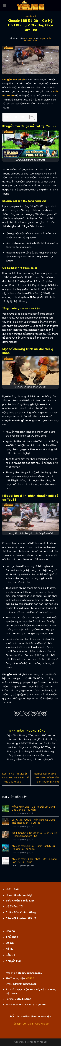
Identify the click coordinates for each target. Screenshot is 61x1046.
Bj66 (30, 1023)
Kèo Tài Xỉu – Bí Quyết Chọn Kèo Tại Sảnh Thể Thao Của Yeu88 (15, 777)
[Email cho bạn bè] (33, 713)
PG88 (37, 1023)
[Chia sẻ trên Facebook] (22, 713)
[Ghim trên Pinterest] (39, 713)
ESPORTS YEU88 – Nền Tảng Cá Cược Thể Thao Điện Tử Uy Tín (33, 821)
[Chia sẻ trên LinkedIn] (44, 713)
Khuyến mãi (30, 16)
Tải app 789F (19, 1023)
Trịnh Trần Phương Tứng (37, 39)
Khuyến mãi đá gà (13, 79)
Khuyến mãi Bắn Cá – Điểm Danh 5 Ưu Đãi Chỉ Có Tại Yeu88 (33, 847)
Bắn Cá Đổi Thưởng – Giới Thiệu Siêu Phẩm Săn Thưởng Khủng (46, 777)
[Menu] (4, 5)
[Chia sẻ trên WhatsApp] (16, 713)
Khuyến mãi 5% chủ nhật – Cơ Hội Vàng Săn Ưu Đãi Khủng (34, 860)
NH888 (45, 1023)
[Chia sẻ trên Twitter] (27, 713)
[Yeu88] (30, 5)
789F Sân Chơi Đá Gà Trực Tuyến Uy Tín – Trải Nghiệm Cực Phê (34, 834)
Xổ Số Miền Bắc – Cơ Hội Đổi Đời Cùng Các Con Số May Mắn (33, 808)
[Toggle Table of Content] (30, 117)
